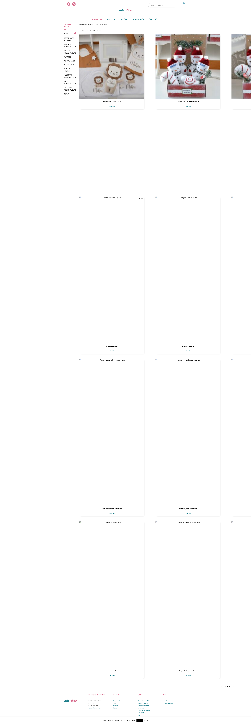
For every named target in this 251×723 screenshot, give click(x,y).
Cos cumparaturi (168, 703)
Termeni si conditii (143, 701)
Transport (141, 712)
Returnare (141, 708)
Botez (66, 33)
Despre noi (138, 19)
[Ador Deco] (76, 700)
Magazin (97, 19)
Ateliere (111, 19)
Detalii (146, 720)
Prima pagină (83, 24)
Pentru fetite (70, 65)
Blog (124, 19)
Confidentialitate (143, 703)
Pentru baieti (69, 61)
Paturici (67, 57)
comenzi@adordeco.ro (95, 708)
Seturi (66, 94)
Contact (154, 19)
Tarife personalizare (144, 710)
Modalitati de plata (143, 705)
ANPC (139, 715)
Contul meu (166, 701)
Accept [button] (140, 720)
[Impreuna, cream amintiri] (125, 10)
